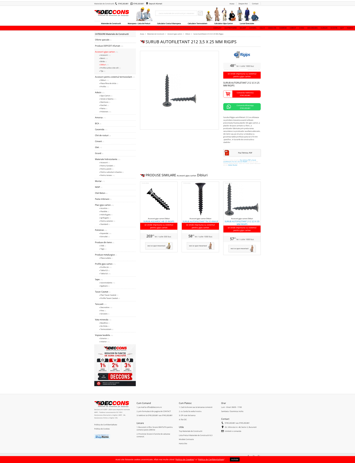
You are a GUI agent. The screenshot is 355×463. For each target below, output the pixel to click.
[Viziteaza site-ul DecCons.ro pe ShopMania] (102, 438)
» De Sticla (104, 326)
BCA (98, 123)
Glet (98, 147)
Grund (99, 153)
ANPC (96, 412)
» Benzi (103, 58)
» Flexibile (104, 211)
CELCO (240, 28)
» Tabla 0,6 (105, 273)
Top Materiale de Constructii (190, 431)
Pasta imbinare (103, 199)
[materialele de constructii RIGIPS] (242, 58)
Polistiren (101, 230)
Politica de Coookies (185, 459)
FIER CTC (337, 28)
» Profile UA (105, 267)
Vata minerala (103, 319)
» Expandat (105, 233)
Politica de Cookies (102, 429)
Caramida (101, 129)
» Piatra (103, 108)
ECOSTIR (311, 28)
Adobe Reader (232, 165)
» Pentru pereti (106, 169)
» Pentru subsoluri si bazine (111, 172)
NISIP (98, 187)
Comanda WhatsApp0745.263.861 (245, 106)
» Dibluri (104, 64)
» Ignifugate (105, 218)
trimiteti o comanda (233, 431)
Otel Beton (101, 193)
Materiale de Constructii (111, 23)
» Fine (102, 310)
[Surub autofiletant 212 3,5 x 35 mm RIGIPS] (242, 216)
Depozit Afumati (155, 3)
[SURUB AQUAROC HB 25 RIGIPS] (158, 216)
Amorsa (100, 117)
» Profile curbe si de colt (110, 68)
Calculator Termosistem (197, 23)
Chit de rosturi (103, 135)
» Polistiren (105, 111)
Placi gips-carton (104, 204)
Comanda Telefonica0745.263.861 (245, 94)
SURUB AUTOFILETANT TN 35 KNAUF (200, 221)
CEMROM (260, 28)
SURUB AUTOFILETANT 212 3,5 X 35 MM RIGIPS (242, 223)
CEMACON (250, 28)
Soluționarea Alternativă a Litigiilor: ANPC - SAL (109, 415)
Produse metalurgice (106, 254)
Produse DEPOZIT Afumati (109, 45)
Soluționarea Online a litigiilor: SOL (106, 418)
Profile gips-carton (105, 263)
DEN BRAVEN (290, 28)
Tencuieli (100, 304)
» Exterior (104, 338)
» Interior (104, 341)
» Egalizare (104, 286)
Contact (255, 3)
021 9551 (119, 412)
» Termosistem (106, 329)
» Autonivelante (107, 282)
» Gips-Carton (105, 95)
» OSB (102, 245)
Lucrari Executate (247, 23)
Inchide (234, 459)
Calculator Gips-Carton (223, 23)
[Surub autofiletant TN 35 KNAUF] (200, 216)
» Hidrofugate (105, 214)
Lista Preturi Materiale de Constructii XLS (195, 435)
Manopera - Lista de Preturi (139, 23)
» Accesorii (105, 55)
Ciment (99, 141)
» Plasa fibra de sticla (108, 83)
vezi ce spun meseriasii (156, 246)
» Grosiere (104, 313)
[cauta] (200, 13)
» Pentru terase (107, 175)
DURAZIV (301, 28)
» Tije (102, 71)
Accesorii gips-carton (106, 51)
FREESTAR (348, 28)
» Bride (103, 61)
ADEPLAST (195, 28)
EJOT (320, 28)
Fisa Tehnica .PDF (245, 153)
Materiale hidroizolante (107, 159)
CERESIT (270, 28)
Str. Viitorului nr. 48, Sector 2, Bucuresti (241, 427)
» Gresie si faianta (107, 99)
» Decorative (105, 307)
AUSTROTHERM (208, 28)
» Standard (104, 224)
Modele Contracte (186, 439)
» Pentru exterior (107, 221)
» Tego (102, 249)
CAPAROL (230, 28)
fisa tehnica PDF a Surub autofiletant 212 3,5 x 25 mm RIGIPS (239, 161)
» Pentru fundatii (107, 165)
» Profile (104, 86)
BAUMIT (220, 28)
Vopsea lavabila (104, 335)
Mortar (100, 181)
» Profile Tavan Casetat (109, 298)
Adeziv (99, 92)
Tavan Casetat (102, 291)
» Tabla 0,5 (104, 270)
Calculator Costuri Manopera (169, 23)
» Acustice (104, 208)
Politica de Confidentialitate (105, 424)
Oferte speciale (103, 39)
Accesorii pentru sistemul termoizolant (115, 76)
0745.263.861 (123, 3)
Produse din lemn (104, 242)
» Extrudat (104, 236)
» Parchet (104, 105)
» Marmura (104, 102)
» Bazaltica (104, 323)
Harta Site (183, 443)
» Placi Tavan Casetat (108, 295)
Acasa (232, 3)
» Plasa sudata (106, 258)
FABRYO (328, 28)
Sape (99, 279)
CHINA (279, 28)
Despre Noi (243, 3)
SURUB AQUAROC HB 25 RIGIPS (158, 221)
